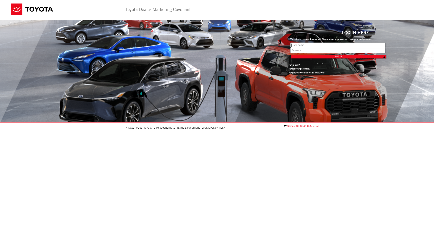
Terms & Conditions (188, 128)
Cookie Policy (210, 128)
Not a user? (294, 65)
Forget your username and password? (307, 72)
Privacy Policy (133, 128)
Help (222, 128)
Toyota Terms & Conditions (159, 128)
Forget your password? (299, 68)
